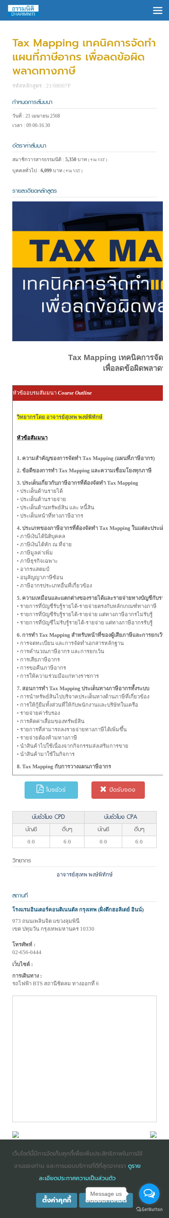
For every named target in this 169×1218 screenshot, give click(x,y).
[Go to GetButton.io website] (149, 1209)
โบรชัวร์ (55, 790)
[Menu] (158, 10)
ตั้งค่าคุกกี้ (56, 1200)
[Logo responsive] (23, 10)
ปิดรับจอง (121, 790)
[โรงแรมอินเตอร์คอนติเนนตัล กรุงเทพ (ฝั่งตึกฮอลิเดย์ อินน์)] (15, 1134)
